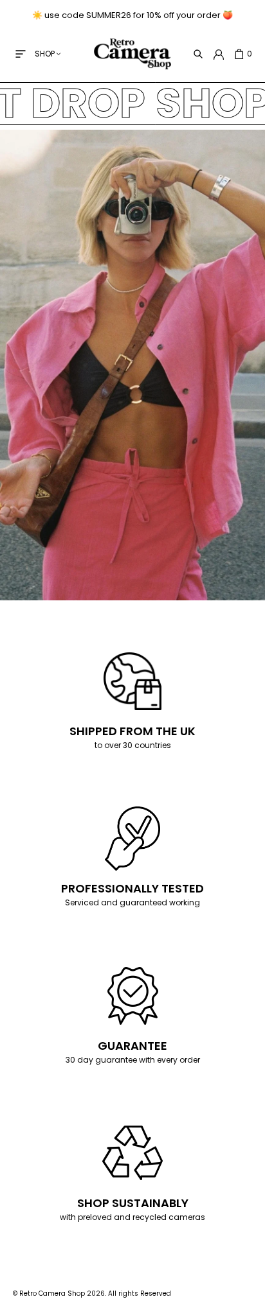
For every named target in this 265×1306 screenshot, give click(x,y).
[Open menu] (20, 54)
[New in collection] (132, 653)
